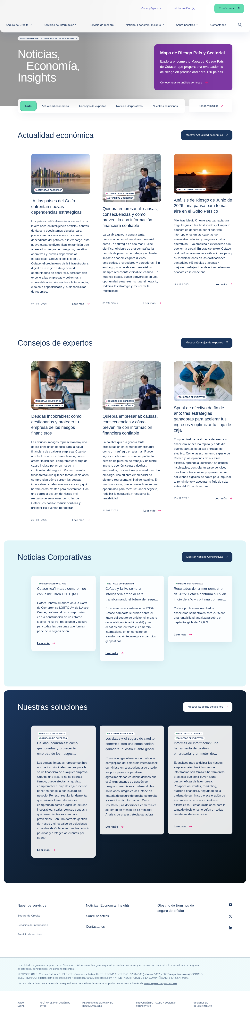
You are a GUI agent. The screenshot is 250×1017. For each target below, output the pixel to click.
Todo (28, 106)
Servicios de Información (33, 925)
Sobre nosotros (97, 916)
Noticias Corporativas (129, 106)
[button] (19, 24)
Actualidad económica (55, 106)
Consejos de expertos (92, 106)
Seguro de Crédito (29, 915)
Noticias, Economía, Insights (108, 905)
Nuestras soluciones (165, 106)
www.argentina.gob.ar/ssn (160, 983)
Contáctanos (95, 926)
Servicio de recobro (30, 934)
